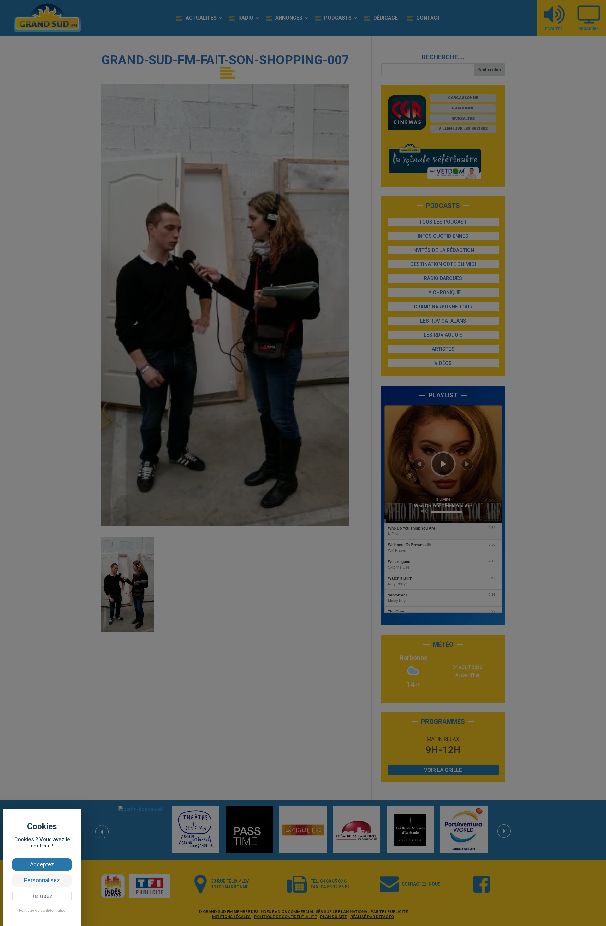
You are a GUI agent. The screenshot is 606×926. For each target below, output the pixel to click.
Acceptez (42, 864)
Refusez (42, 896)
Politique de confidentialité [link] (42, 910)
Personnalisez (42, 880)
